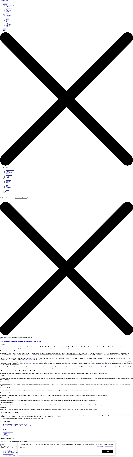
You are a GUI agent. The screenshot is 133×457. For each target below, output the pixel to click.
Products (5, 429)
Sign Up (2, 444)
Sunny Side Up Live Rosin (69, 346)
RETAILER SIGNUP (8, 432)
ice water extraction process (28, 358)
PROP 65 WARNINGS (8, 454)
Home (1, 337)
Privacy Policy (100, 446)
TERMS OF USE (7, 450)
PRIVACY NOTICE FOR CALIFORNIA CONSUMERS (16, 452)
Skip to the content (4, 0)
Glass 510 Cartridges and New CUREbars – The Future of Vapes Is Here (16, 425)
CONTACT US (6, 433)
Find (4, 430)
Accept (107, 451)
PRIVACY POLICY (7, 451)
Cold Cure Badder (103, 363)
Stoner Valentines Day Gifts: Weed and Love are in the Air (13, 424)
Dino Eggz (35, 363)
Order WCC (5, 435)
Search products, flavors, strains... (7, 197)
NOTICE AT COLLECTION (9, 455)
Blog (5, 337)
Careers (4, 434)
